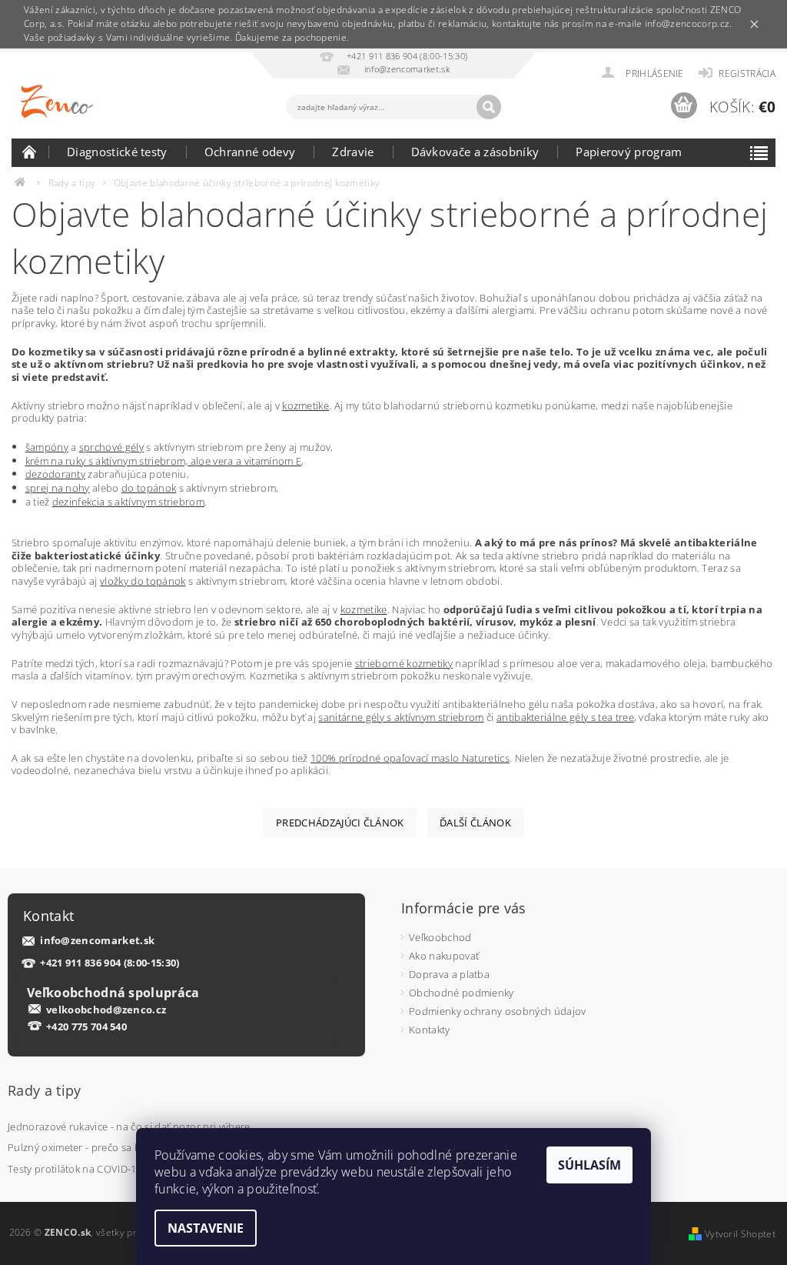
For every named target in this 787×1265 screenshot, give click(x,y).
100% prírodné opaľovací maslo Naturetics (410, 758)
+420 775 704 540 (86, 1026)
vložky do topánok (142, 581)
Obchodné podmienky (461, 993)
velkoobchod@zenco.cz (106, 1009)
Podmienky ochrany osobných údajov (497, 1011)
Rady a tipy (44, 1090)
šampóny (46, 447)
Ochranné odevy (249, 151)
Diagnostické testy (117, 151)
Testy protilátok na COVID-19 (75, 1169)
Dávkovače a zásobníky (475, 151)
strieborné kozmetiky (404, 663)
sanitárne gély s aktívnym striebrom (400, 717)
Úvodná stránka (30, 151)
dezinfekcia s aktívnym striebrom (128, 502)
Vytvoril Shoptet (740, 1233)
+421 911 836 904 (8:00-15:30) (109, 963)
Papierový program (629, 151)
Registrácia (747, 73)
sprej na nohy (57, 488)
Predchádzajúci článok (340, 822)
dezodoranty (55, 474)
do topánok (148, 488)
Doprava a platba (449, 974)
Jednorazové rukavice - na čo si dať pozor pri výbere (129, 1126)
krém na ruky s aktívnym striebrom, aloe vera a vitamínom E (163, 461)
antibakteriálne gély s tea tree (565, 717)
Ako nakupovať (444, 956)
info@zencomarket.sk (97, 940)
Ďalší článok (475, 822)
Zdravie (353, 151)
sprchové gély (111, 447)
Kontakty (429, 1029)
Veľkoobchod (440, 937)
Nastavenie (206, 1228)
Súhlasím (589, 1165)
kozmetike (305, 405)
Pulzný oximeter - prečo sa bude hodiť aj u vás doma (131, 1147)
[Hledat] (489, 107)
